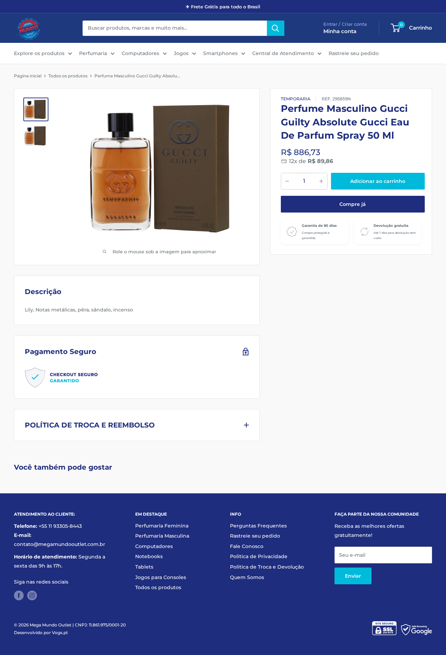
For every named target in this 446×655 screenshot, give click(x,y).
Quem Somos (247, 577)
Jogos (181, 53)
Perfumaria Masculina (162, 536)
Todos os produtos (67, 75)
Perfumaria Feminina (162, 526)
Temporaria (295, 98)
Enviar (353, 576)
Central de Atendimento (283, 53)
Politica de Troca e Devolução (267, 567)
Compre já (352, 204)
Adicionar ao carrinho (377, 181)
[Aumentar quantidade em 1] (321, 181)
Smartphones (220, 53)
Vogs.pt (60, 632)
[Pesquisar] (275, 28)
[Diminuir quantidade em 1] (287, 181)
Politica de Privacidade (258, 556)
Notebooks (149, 556)
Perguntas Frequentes (258, 526)
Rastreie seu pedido (354, 53)
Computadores (140, 53)
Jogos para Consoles (160, 577)
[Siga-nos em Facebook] (19, 595)
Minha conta (339, 31)
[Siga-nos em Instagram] (32, 595)
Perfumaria (93, 53)
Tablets (144, 567)
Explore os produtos (39, 53)
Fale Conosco (246, 546)
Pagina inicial (27, 75)
